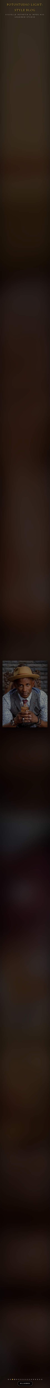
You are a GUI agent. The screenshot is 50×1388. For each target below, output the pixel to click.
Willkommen (25, 1383)
